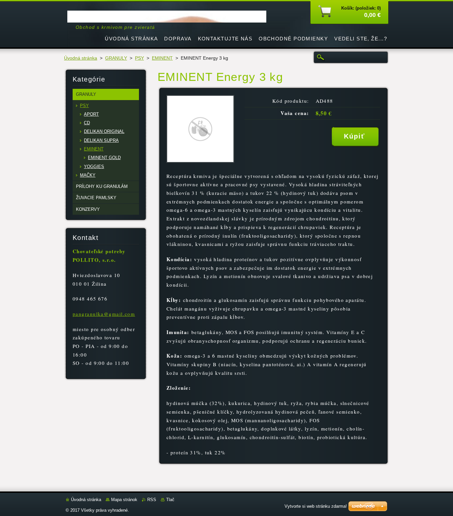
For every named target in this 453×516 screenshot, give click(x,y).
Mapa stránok (124, 499)
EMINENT (162, 58)
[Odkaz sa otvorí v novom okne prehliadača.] (200, 161)
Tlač (170, 499)
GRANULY (116, 58)
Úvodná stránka (80, 58)
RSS (151, 499)
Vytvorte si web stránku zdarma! (316, 506)
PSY (139, 58)
